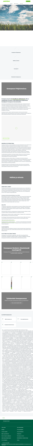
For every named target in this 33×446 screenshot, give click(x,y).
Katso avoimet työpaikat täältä (16, 302)
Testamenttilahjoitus (20, 431)
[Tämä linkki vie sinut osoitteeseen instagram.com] (6, 424)
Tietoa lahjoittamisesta (24, 319)
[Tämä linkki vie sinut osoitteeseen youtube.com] (11, 424)
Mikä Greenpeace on (8, 319)
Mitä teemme (16, 3)
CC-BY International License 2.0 (27, 444)
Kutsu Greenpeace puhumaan (6, 435)
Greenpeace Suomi (6, 421)
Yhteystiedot (4, 427)
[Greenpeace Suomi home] (6, 1)
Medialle (3, 429)
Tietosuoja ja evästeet (20, 435)
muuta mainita (4, 444)
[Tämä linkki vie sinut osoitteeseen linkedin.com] (13, 424)
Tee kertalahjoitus (4, 440)
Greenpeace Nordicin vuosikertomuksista (8, 221)
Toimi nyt (21, 3)
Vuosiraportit (16, 68)
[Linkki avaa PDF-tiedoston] (6, 269)
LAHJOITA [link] (28, 1)
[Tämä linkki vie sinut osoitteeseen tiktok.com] (8, 424)
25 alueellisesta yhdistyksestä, (18, 98)
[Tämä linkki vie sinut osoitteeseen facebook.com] (2, 424)
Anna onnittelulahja (20, 427)
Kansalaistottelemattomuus (9, 324)
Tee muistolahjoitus (20, 429)
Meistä (11, 3)
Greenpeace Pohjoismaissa (16, 52)
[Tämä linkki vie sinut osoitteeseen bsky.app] (4, 424)
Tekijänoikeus (19, 433)
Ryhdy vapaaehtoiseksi (5, 433)
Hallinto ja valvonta (16, 60)
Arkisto (18, 440)
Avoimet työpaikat (4, 431)
